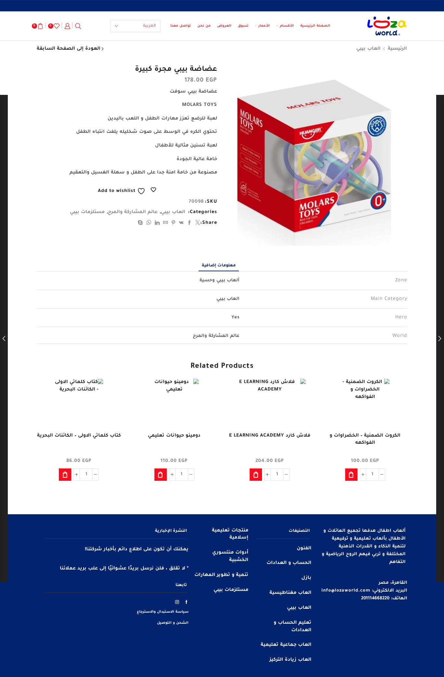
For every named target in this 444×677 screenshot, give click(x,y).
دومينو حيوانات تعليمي (174, 436)
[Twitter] (197, 224)
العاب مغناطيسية (290, 593)
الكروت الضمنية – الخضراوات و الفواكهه (365, 439)
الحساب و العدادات (289, 563)
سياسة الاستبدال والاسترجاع (163, 612)
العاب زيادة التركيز (290, 660)
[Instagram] (177, 602)
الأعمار (264, 26)
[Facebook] (190, 224)
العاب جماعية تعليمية (286, 645)
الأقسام (287, 26)
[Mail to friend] (166, 224)
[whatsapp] (149, 224)
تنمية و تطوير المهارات (221, 575)
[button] (351, 474)
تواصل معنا (180, 26)
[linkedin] (157, 224)
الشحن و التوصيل (173, 623)
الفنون (304, 548)
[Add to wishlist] (396, 392)
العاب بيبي (368, 49)
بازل (306, 578)
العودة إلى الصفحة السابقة (68, 49)
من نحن (204, 26)
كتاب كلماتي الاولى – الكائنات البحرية (79, 436)
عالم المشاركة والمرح (133, 212)
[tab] (219, 265)
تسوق (243, 26)
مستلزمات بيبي (87, 212)
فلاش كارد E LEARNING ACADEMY (269, 436)
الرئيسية (397, 49)
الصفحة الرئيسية (315, 26)
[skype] (141, 224)
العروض (224, 26)
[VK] (181, 224)
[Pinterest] (173, 224)
